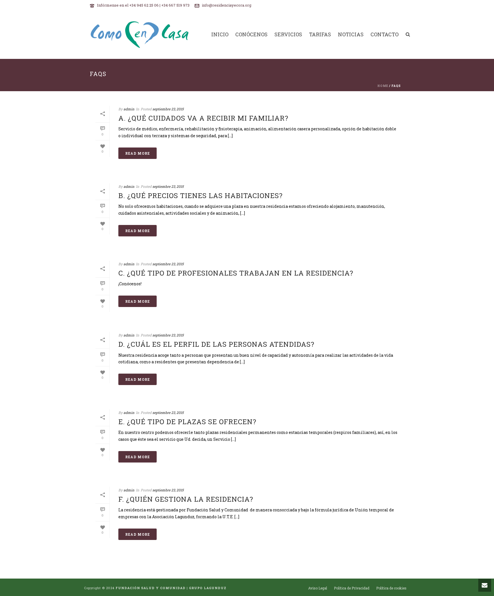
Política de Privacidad (351, 588)
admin (129, 109)
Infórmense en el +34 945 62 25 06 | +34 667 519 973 (143, 5)
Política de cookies (391, 588)
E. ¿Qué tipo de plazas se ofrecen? (187, 421)
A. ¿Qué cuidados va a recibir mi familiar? (203, 118)
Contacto (384, 34)
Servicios (288, 34)
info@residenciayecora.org (226, 5)
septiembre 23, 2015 (168, 109)
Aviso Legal (317, 588)
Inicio (219, 34)
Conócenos (251, 34)
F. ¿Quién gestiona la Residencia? (185, 499)
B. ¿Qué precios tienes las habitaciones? (200, 195)
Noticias (351, 34)
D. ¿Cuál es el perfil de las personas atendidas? (216, 344)
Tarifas (320, 34)
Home (382, 86)
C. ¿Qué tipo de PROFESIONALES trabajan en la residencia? (235, 273)
